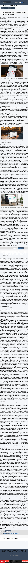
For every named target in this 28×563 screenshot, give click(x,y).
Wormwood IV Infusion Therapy (10, 322)
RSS (11, 550)
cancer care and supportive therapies (11, 533)
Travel (13, 551)
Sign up (24, 2)
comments (20, 248)
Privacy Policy (19, 551)
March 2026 (7, 538)
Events (9, 551)
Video (18, 550)
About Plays (5, 550)
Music (22, 550)
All (2, 538)
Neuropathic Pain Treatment (17, 424)
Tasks (14, 550)
